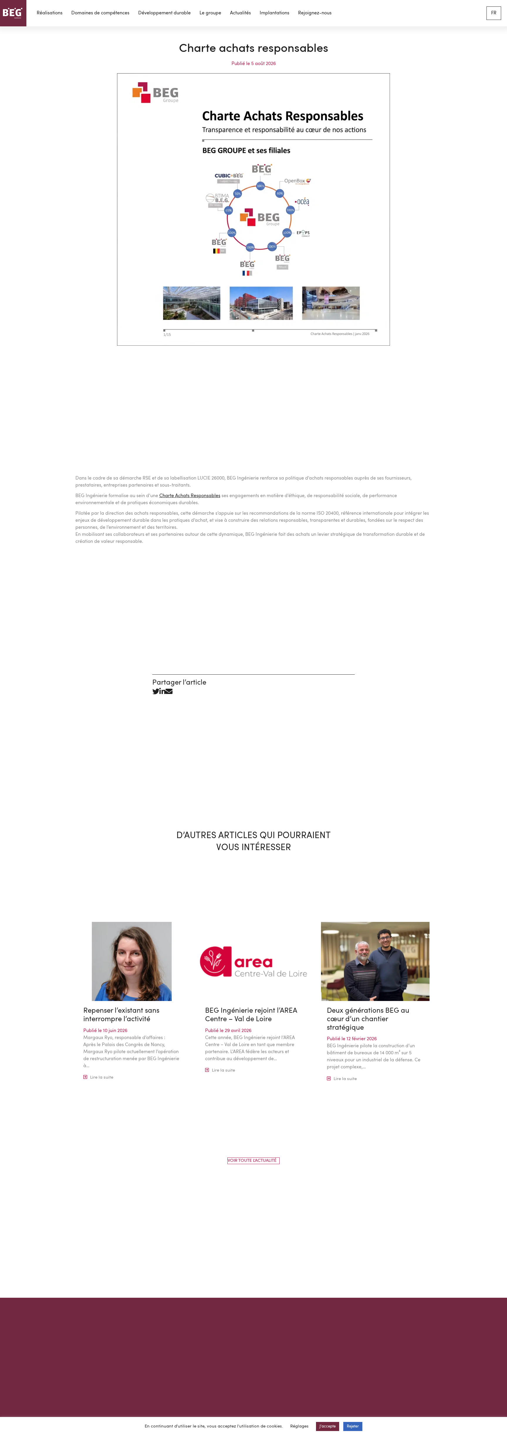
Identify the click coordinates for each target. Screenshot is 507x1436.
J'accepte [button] (328, 1426)
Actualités (240, 13)
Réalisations (49, 13)
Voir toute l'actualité (252, 1161)
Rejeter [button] (353, 1426)
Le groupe (210, 13)
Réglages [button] (299, 1426)
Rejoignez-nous (315, 13)
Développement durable (164, 13)
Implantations (274, 13)
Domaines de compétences (100, 13)
